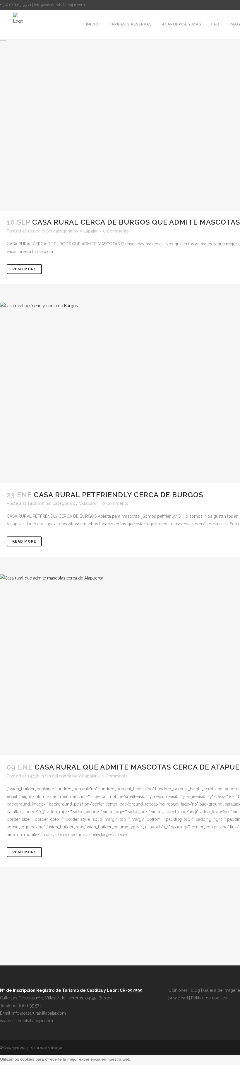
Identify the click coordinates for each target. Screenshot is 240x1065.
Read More (24, 269)
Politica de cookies (209, 998)
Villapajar (89, 231)
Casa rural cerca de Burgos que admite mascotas (136, 222)
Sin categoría (59, 231)
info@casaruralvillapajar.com (39, 1013)
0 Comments (116, 231)
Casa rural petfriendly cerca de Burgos (118, 494)
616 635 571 (30, 1005)
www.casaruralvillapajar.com (26, 1020)
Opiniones (178, 990)
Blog (195, 990)
